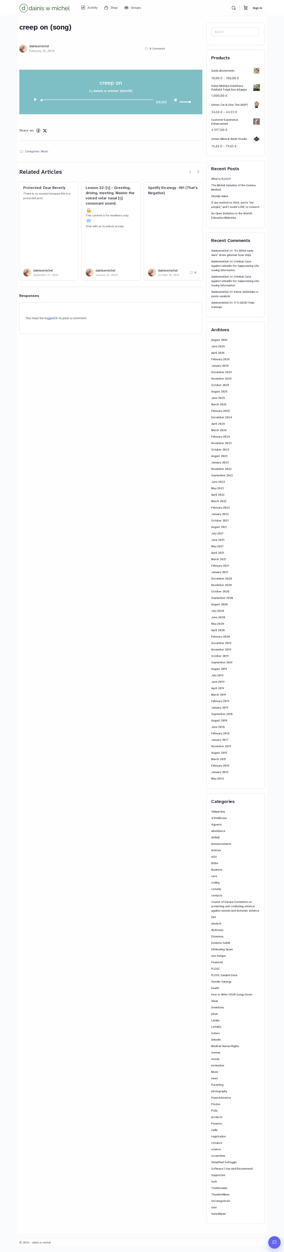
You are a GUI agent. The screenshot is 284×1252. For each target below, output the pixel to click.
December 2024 (221, 417)
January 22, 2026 (107, 275)
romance (216, 1143)
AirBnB (215, 837)
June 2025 (218, 398)
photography (219, 1091)
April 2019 (217, 688)
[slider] (184, 102)
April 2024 (218, 424)
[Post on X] (44, 130)
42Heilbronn (219, 818)
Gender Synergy (221, 981)
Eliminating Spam (222, 949)
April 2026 (218, 353)
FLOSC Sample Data (224, 975)
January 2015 (219, 772)
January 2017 (219, 740)
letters (215, 1033)
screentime (218, 1156)
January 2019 (219, 707)
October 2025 (220, 385)
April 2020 (218, 630)
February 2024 (220, 436)
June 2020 (218, 617)
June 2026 (218, 346)
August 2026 (219, 340)
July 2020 (217, 611)
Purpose (216, 1123)
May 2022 (217, 488)
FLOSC (215, 968)
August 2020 (219, 604)
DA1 (213, 917)
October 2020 (220, 591)
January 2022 (219, 514)
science (216, 1149)
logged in (51, 318)
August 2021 (219, 527)
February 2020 (220, 636)
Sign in (257, 8)
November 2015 (221, 746)
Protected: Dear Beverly (44, 187)
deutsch (216, 923)
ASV (213, 857)
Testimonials (219, 1188)
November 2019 (221, 649)
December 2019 (221, 643)
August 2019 (219, 669)
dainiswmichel (39, 46)
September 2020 (222, 598)
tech (214, 1181)
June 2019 (217, 682)
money (215, 1059)
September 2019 (221, 662)
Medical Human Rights (225, 1046)
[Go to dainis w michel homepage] (45, 7)
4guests (216, 824)
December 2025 (221, 372)
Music (44, 151)
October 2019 (219, 656)
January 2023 (219, 462)
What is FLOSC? (221, 179)
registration (218, 1136)
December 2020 (221, 578)
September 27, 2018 (45, 275)
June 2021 (217, 540)
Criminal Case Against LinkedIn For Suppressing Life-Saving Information (235, 265)
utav (213, 1207)
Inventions (217, 1007)
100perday (218, 811)
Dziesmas (217, 936)
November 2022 (221, 469)
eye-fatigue (218, 956)
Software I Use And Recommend (231, 1168)
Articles (216, 850)
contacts (216, 895)
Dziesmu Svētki (220, 943)
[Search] (234, 7)
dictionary (217, 930)
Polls (214, 1110)
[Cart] (245, 8)
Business (216, 869)
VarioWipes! (218, 1214)
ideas (214, 1001)
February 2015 (220, 765)
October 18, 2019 (168, 275)
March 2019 (218, 694)
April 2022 (218, 494)
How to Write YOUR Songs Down (231, 994)
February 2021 (220, 565)
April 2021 (217, 553)
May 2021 (217, 546)
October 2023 (220, 449)
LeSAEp (216, 1027)
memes (215, 1052)
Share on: (26, 130)
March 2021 (218, 559)
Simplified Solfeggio (224, 1162)
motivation (217, 1065)
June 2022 (218, 482)
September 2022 (222, 475)
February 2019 (220, 701)
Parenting (217, 1085)
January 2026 (219, 365)
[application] (111, 101)
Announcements (221, 844)
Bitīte (214, 863)
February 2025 (220, 411)
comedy (216, 889)
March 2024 (219, 430)
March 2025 (218, 404)
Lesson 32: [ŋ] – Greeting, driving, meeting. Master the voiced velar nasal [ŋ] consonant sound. (110, 195)
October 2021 (219, 520)
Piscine (215, 1104)
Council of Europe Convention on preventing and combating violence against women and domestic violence (235, 906)
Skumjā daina (219, 196)
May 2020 (217, 623)
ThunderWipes (220, 1194)
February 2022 (220, 507)
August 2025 (219, 391)
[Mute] (176, 100)
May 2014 (217, 778)
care (214, 876)
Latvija (215, 1020)
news (214, 1078)
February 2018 (220, 733)
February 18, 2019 (41, 51)
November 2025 (221, 378)
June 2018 (218, 727)
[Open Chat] (274, 1242)
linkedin (216, 1039)
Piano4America (221, 1097)
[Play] (35, 99)
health (215, 988)
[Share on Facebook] (38, 130)
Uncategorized (220, 1201)
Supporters (218, 1175)
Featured (216, 962)
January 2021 (219, 572)
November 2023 (221, 443)
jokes (214, 1014)
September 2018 (222, 714)
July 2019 (217, 675)
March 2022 (218, 501)
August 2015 (219, 752)
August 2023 (219, 456)
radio (214, 1130)
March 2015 (218, 759)
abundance (218, 831)
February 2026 (220, 359)
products (216, 1117)
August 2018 (219, 720)
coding (215, 882)
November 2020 (221, 585)
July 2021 (217, 533)
